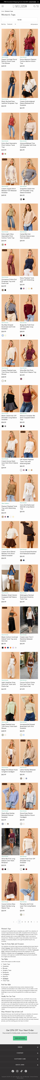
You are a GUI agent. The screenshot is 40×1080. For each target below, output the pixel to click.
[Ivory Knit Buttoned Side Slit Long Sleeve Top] (29, 487)
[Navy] (21, 288)
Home (2, 11)
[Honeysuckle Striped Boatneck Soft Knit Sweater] (29, 707)
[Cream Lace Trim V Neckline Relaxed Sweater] (29, 620)
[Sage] (5, 381)
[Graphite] (21, 199)
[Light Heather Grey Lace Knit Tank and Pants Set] (11, 665)
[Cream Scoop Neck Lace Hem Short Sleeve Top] (11, 444)
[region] (20, 2)
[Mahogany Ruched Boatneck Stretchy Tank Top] (29, 578)
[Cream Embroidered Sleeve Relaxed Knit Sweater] (29, 84)
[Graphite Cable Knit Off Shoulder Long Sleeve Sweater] (29, 171)
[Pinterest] (26, 1071)
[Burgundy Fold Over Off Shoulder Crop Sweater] (29, 307)
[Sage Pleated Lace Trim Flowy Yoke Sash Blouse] (11, 707)
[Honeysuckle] (5, 335)
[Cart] (37, 6)
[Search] (34, 6)
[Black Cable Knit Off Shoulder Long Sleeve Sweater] (11, 398)
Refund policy (20, 1078)
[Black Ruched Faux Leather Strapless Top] (11, 84)
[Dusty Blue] (26, 778)
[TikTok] (22, 1071)
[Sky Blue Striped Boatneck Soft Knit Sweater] (11, 307)
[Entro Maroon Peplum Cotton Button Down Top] (29, 42)
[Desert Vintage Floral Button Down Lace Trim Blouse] (11, 42)
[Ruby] (3, 154)
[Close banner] (38, 2)
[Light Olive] (5, 154)
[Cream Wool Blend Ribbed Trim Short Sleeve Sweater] (11, 534)
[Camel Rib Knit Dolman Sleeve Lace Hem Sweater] (29, 217)
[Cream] (26, 335)
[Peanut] (31, 288)
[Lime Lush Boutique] (20, 6)
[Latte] (21, 778)
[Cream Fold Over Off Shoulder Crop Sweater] (29, 841)
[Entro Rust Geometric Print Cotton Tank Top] (11, 126)
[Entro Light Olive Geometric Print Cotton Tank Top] (11, 217)
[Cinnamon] (3, 290)
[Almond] (24, 778)
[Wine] (21, 379)
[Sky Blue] (3, 335)
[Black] (24, 199)
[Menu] (3, 6)
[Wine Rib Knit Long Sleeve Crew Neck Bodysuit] (11, 841)
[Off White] (26, 288)
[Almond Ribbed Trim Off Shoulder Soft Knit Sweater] (29, 126)
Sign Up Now (20, 1038)
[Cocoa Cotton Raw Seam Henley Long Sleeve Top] (11, 887)
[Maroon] (21, 426)
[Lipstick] (5, 647)
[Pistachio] (21, 914)
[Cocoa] (21, 560)
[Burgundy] (21, 335)
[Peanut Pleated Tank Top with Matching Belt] (11, 487)
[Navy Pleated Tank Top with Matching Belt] (29, 262)
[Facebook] (13, 1071)
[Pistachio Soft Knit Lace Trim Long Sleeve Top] (29, 887)
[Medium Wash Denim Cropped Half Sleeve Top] (11, 578)
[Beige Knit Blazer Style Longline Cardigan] (11, 752)
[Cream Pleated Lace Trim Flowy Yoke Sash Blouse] (11, 353)
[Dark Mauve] (24, 288)
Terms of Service (34, 1076)
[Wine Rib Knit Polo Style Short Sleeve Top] (29, 353)
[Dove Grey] (21, 824)
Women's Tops (9, 11)
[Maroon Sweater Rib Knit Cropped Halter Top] (29, 398)
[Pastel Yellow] (29, 288)
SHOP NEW (32, 2)
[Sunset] (10, 647)
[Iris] (13, 647)
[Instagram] (18, 1071)
